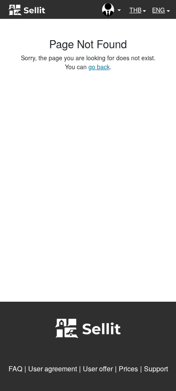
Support (156, 368)
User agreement (52, 368)
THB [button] (135, 10)
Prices (128, 368)
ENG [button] (158, 10)
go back (99, 66)
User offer (98, 368)
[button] (111, 10)
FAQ (15, 368)
